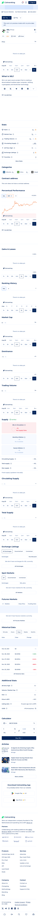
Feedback (23, 886)
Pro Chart (5, 860)
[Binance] (17, 837)
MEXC (30, 829)
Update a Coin (24, 863)
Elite (3, 863)
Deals (3, 872)
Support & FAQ (24, 889)
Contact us (23, 883)
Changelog (5, 886)
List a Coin (23, 860)
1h (3, 70)
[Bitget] (29, 837)
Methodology (6, 889)
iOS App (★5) (6, 857)
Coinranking (10, 2)
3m (31, 70)
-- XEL (34, 143)
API (3, 866)
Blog (3, 895)
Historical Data (21, 12)
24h (17, 70)
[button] (8, 172)
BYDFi (10, 831)
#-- (3, 36)
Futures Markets (8, 12)
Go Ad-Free (8, 230)
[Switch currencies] (19, 731)
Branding (5, 892)
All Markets (19, 592)
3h (8, 70)
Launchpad (5, 869)
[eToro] (16, 841)
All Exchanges (7, 551)
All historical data (19, 673)
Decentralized (19, 551)
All (4, 577)
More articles (19, 776)
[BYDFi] (5, 841)
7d (21, 70)
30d (26, 70)
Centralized (29, 551)
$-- (32, 134)
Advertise (23, 854)
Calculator (33, 12)
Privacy (28, 902)
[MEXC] (5, 837)
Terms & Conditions (21, 905)
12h (12, 70)
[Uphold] (29, 841)
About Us (29, 822)
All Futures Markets (19, 620)
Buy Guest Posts (25, 857)
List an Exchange (25, 866)
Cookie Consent (20, 902)
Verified (13, 419)
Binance (4, 831)
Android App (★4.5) (8, 854)
